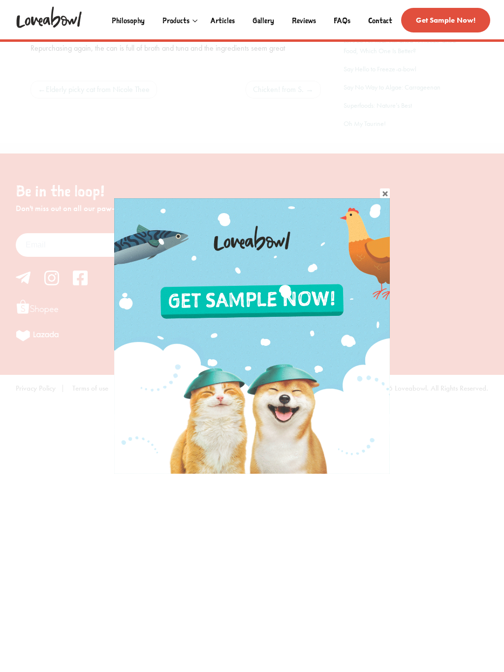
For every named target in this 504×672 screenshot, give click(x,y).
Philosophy (128, 20)
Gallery (263, 20)
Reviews (304, 20)
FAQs (342, 20)
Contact (380, 20)
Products (175, 20)
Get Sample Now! (445, 20)
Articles (223, 20)
